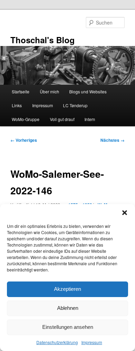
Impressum (91, 342)
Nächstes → (112, 140)
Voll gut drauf (62, 119)
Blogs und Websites (88, 91)
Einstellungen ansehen (67, 327)
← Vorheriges (23, 140)
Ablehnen (67, 308)
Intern (89, 119)
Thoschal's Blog (42, 40)
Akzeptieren (67, 289)
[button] (124, 212)
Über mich (49, 91)
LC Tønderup (75, 105)
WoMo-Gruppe (25, 119)
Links (17, 105)
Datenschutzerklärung (57, 342)
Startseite (20, 91)
